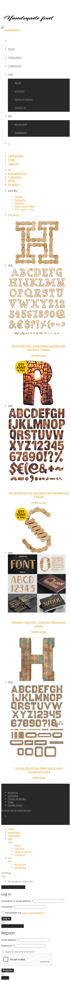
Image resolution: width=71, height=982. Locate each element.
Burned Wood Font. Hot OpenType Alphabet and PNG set (39, 494)
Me (10, 116)
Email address (9, 939)
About (18, 82)
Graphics (13, 184)
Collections (14, 66)
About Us (13, 792)
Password (7, 906)
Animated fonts (17, 173)
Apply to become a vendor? (20, 951)
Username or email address (17, 901)
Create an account (12, 926)
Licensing (19, 91)
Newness (19, 203)
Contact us (20, 107)
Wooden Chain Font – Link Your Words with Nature (39, 624)
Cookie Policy (15, 805)
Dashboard (20, 132)
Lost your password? (33, 912)
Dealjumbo (21, 763)
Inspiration (15, 57)
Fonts (11, 49)
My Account (21, 124)
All (9, 170)
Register (8, 970)
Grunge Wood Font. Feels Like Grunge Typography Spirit (38, 770)
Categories (15, 156)
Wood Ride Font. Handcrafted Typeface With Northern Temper (39, 347)
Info (10, 74)
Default (18, 196)
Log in (6, 918)
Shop (10, 802)
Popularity (20, 199)
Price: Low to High (24, 206)
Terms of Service (24, 99)
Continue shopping (13, 887)
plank (13, 214)
